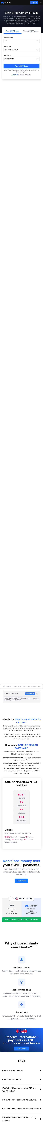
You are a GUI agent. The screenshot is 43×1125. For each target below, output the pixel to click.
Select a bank (7, 46)
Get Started (21, 881)
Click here (15, 74)
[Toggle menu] (40, 2)
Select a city (7, 55)
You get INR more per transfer (21, 920)
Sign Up (34, 3)
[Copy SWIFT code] (37, 693)
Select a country (8, 37)
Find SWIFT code (12, 31)
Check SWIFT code (30, 31)
